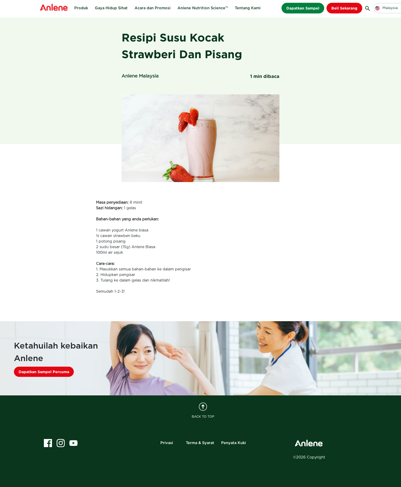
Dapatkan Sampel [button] (302, 8)
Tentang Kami (248, 8)
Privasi (166, 443)
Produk (81, 8)
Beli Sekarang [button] (344, 8)
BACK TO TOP (203, 416)
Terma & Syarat (200, 443)
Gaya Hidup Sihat (111, 8)
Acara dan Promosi (153, 8)
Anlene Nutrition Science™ (203, 8)
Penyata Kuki (233, 443)
